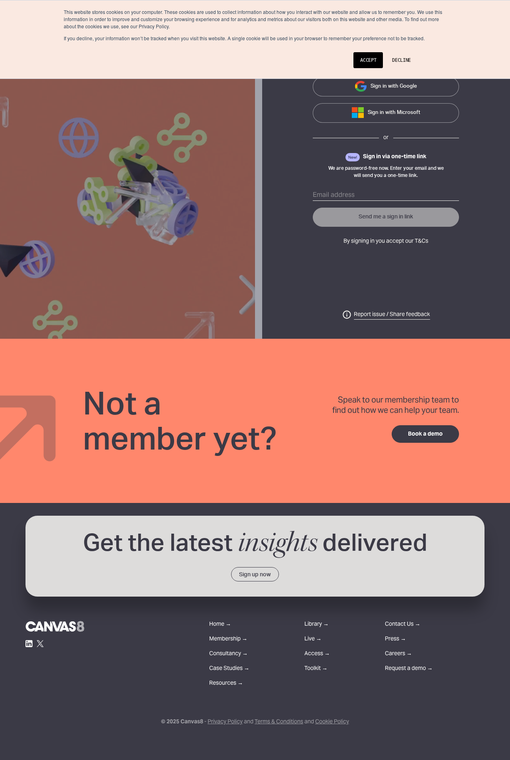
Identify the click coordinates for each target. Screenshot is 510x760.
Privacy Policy (225, 722)
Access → (317, 654)
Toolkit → (316, 669)
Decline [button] (401, 60)
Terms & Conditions (279, 722)
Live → (313, 639)
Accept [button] (368, 60)
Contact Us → (402, 625)
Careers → (398, 654)
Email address (334, 195)
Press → (395, 639)
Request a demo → (409, 669)
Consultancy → (228, 654)
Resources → (226, 683)
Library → (316, 625)
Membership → (228, 639)
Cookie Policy (332, 722)
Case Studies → (229, 669)
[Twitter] (40, 643)
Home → (220, 625)
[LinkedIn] (29, 643)
